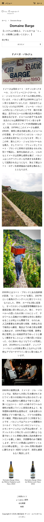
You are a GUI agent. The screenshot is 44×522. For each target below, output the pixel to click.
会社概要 (22, 503)
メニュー (8, 3)
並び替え (5, 40)
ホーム (4, 21)
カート (39, 3)
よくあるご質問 (22, 500)
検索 (22, 506)
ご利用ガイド (22, 496)
